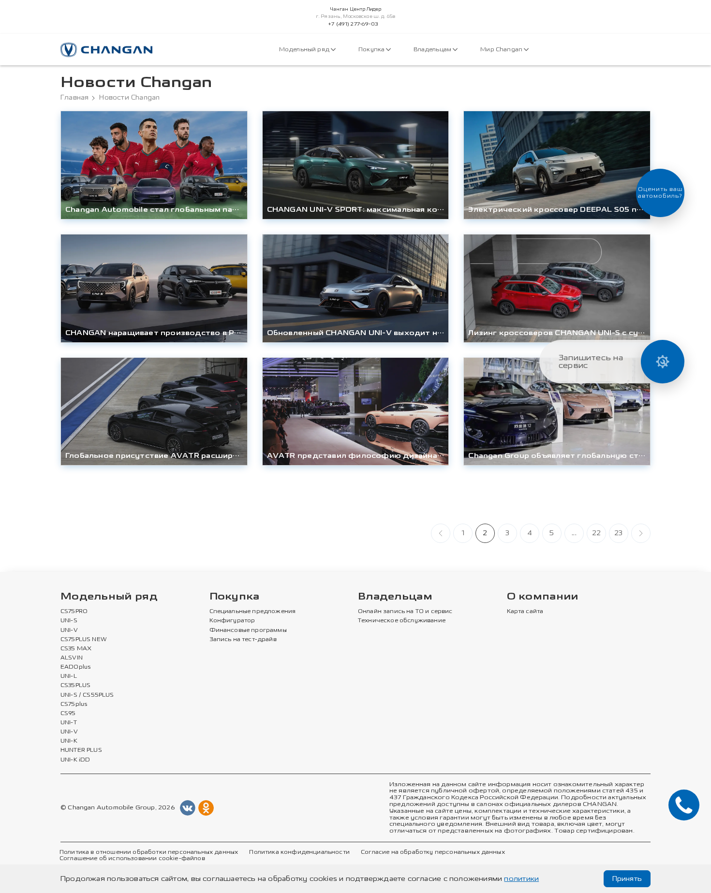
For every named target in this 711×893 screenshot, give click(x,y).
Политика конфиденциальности (299, 852)
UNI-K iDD (75, 760)
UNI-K (68, 741)
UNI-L (68, 676)
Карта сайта (525, 612)
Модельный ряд (305, 49)
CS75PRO (74, 612)
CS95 (68, 714)
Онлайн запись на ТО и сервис (405, 612)
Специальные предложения (252, 612)
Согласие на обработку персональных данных (433, 852)
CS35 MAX (75, 649)
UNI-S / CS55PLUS (87, 695)
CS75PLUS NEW (83, 640)
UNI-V (69, 630)
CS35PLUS (75, 685)
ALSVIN (71, 658)
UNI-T (68, 723)
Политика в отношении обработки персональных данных (148, 852)
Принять (627, 878)
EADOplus (75, 667)
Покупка (372, 49)
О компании (542, 596)
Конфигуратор (232, 621)
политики (521, 879)
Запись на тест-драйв (243, 640)
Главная (74, 97)
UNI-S (68, 621)
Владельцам (433, 49)
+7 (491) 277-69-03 (353, 24)
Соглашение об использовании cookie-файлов (132, 859)
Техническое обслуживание (401, 621)
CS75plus (73, 704)
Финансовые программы (248, 630)
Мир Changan (502, 49)
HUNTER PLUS (81, 750)
